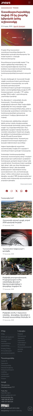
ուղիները (4, 372)
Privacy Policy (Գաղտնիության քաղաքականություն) (7, 350)
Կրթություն (4, 363)
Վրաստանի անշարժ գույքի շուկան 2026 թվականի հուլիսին (16, 221)
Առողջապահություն (7, 370)
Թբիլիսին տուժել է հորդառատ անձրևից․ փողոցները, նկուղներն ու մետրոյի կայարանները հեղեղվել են (16, 314)
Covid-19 (4, 361)
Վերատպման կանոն (26, 184)
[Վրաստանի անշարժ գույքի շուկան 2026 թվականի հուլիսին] (16, 209)
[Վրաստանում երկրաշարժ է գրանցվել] (16, 238)
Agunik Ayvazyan (19, 26)
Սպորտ (3, 378)
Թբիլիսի (15, 8)
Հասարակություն (6, 8)
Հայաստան (21, 340)
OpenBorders (6, 393)
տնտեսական (5, 376)
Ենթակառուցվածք (7, 368)
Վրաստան (21, 338)
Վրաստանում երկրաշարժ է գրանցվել (14, 249)
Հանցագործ (5, 374)
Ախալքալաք (22, 336)
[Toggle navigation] (29, 2)
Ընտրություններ (6, 365)
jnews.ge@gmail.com (8, 395)
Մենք (3, 334)
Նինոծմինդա (22, 343)
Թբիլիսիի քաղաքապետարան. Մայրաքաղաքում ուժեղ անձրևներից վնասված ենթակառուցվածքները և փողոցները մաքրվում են (15, 281)
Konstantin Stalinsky (15, 410)
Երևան (20, 351)
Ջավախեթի (21, 345)
